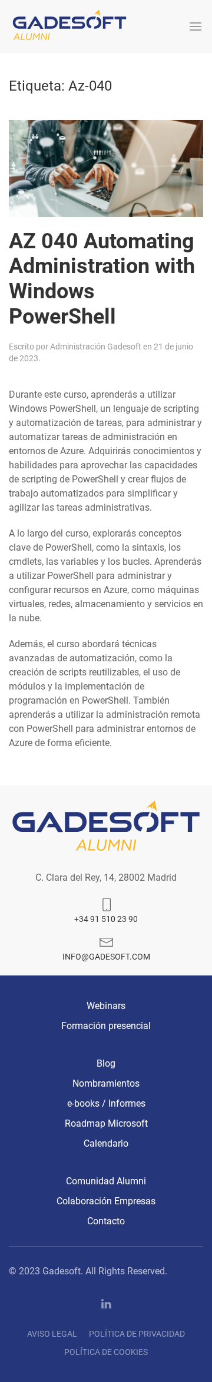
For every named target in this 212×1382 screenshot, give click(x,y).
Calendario (106, 1143)
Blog (106, 1063)
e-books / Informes (106, 1103)
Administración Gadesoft (95, 346)
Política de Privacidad (137, 1333)
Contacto (106, 1221)
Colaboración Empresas (106, 1201)
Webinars (106, 1005)
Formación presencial (106, 1025)
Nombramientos (106, 1083)
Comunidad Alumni (106, 1181)
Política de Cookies (106, 1352)
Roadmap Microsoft (106, 1123)
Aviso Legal (52, 1333)
